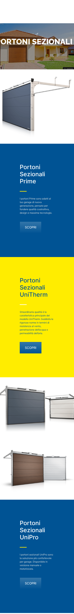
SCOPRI (30, 227)
